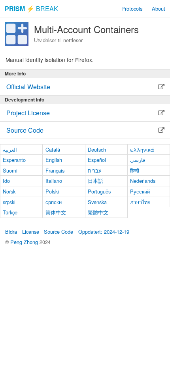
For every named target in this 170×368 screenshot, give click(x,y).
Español (97, 159)
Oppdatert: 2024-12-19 (103, 231)
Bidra (11, 231)
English (53, 159)
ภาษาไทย (140, 202)
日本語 (95, 180)
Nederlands (142, 180)
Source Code (58, 231)
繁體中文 (98, 212)
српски (53, 202)
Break (31, 8)
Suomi (10, 170)
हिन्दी (134, 170)
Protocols (131, 8)
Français (54, 170)
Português (99, 191)
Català (52, 149)
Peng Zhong (25, 242)
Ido (6, 180)
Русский (140, 191)
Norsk (9, 191)
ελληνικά (142, 149)
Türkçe (10, 212)
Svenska (97, 202)
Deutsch (97, 149)
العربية (10, 149)
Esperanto (14, 159)
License (30, 231)
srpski (9, 202)
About (158, 8)
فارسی (137, 159)
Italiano (53, 180)
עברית (95, 170)
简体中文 (55, 212)
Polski (52, 191)
